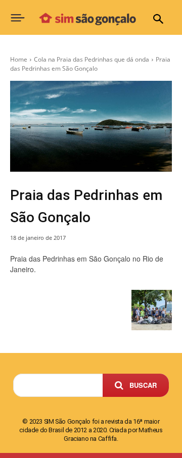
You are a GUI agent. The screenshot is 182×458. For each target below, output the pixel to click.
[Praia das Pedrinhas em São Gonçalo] (91, 126)
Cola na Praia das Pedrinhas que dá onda (91, 59)
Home (18, 59)
